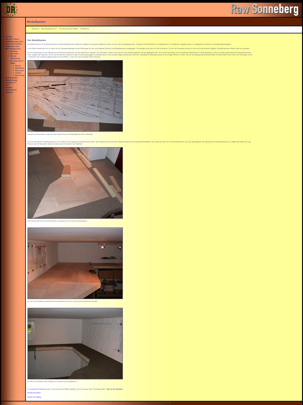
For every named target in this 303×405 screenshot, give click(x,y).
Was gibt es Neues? (13, 39)
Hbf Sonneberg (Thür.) (13, 49)
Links (7, 85)
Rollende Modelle (11, 80)
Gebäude (18, 73)
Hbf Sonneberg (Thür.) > (49, 29)
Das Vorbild (14, 53)
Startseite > (36, 29)
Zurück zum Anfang (34, 397)
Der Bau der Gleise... (34, 393)
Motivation (14, 51)
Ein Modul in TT (11, 83)
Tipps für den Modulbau (14, 44)
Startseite (9, 37)
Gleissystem (19, 70)
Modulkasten (36, 21)
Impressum (9, 92)
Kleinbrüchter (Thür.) (13, 46)
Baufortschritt (19, 75)
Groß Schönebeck (12, 78)
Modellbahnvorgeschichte (14, 41)
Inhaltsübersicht (11, 90)
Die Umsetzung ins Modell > (69, 29)
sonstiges (9, 87)
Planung (18, 66)
